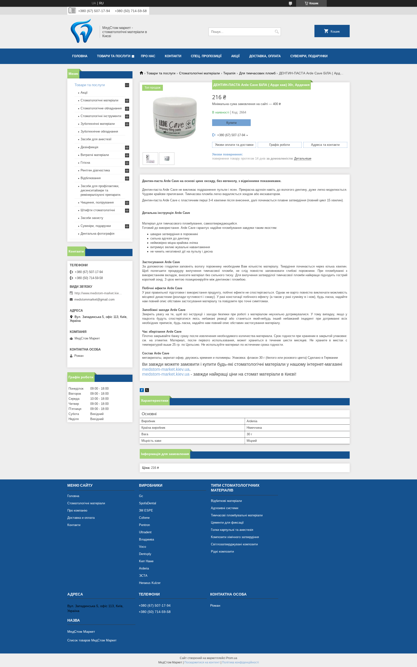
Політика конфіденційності (240, 662)
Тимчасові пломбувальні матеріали (237, 515)
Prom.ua (231, 658)
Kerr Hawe (146, 561)
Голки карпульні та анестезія (232, 530)
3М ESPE (146, 510)
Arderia (144, 568)
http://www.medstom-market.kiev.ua (99, 293)
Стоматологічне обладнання (101, 108)
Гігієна (85, 162)
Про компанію (77, 510)
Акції (235, 56)
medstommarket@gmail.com (94, 299)
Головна (79, 56)
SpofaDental (147, 503)
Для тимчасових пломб (257, 73)
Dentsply (145, 554)
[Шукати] (276, 32)
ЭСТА (143, 575)
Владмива (146, 539)
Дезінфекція (89, 147)
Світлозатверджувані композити (234, 544)
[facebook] (142, 391)
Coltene (144, 518)
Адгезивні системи (224, 508)
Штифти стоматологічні (98, 210)
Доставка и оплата (81, 518)
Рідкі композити (222, 551)
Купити (231, 123)
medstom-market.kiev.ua (165, 369)
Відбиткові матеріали (226, 501)
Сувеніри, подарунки (308, 56)
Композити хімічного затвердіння (235, 537)
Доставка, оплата (265, 56)
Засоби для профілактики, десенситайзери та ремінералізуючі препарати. (101, 190)
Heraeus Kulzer (149, 583)
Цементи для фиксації (227, 522)
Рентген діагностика (95, 170)
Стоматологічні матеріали (199, 73)
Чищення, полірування (97, 202)
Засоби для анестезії (96, 139)
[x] (147, 391)
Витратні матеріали (95, 155)
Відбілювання (91, 178)
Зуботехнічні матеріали (98, 124)
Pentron (144, 525)
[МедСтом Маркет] (81, 31)
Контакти (173, 56)
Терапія (229, 73)
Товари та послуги (113, 56)
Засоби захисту (92, 218)
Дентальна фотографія (97, 233)
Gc (141, 496)
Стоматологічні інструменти (101, 116)
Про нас (148, 56)
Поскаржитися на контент (202, 662)
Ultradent (145, 532)
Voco (142, 546)
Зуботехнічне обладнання (99, 131)
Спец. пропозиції (206, 56)
